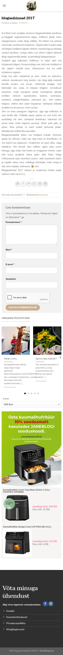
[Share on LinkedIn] (45, 184)
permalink (43, 195)
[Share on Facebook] (23, 184)
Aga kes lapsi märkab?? (46, 359)
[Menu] (4, 6)
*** (24, 195)
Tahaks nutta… (11, 359)
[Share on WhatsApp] (17, 184)
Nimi (9, 250)
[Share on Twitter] (28, 184)
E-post (10, 264)
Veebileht (11, 279)
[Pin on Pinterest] (39, 184)
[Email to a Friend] (34, 184)
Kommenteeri (14, 222)
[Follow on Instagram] (50, 603)
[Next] (60, 357)
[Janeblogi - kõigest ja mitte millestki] (31, 5)
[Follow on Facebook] (45, 603)
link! (22, 174)
